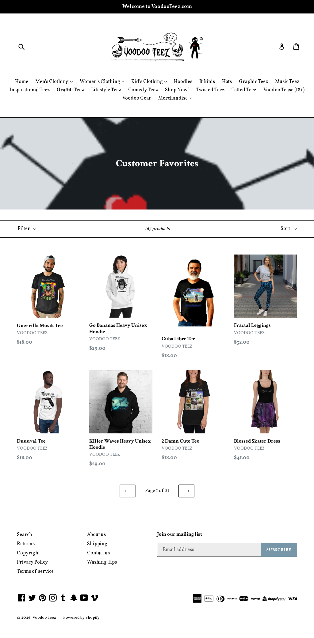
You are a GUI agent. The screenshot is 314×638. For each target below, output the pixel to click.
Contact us (98, 553)
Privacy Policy (32, 562)
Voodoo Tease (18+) (283, 90)
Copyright (28, 553)
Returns (26, 544)
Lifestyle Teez (106, 90)
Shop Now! (177, 90)
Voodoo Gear (136, 98)
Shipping (97, 544)
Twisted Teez (210, 90)
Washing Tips (102, 562)
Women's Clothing (100, 81)
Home (21, 81)
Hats (227, 81)
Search (24, 534)
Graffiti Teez (70, 90)
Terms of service (35, 571)
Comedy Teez (143, 90)
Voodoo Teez (44, 618)
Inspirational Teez (30, 90)
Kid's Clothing (147, 81)
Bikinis (207, 81)
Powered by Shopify (81, 618)
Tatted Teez (244, 90)
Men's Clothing (52, 81)
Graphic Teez (253, 81)
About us (96, 534)
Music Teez (287, 81)
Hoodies (183, 81)
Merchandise (173, 98)
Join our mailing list (179, 534)
